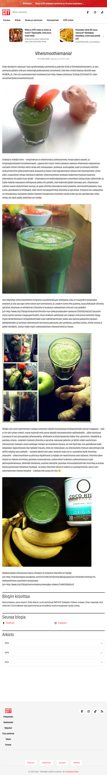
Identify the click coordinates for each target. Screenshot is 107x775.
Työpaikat (8, 728)
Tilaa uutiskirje (8, 734)
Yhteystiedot (8, 717)
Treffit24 (76, 763)
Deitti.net (30, 763)
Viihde (18, 20)
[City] (8, 711)
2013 (7, 662)
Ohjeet (8, 739)
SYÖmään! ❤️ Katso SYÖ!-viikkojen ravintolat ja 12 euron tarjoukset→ (53, 4)
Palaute (8, 745)
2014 (7, 653)
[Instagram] (95, 12)
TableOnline (46, 763)
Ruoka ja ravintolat (33, 20)
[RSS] (102, 711)
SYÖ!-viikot (68, 20)
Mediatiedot (8, 722)
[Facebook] (87, 12)
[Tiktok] (102, 12)
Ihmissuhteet (53, 20)
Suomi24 (62, 763)
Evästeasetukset (72, 772)
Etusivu (6, 20)
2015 (7, 643)
